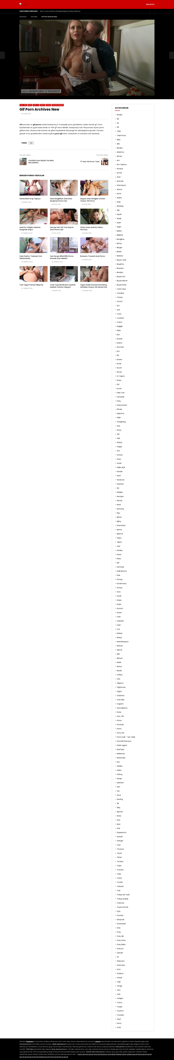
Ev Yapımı (121, 376)
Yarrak (119, 977)
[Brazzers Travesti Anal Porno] (94, 245)
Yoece (119, 1002)
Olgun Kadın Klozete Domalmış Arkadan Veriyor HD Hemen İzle (93, 286)
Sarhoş (119, 774)
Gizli (118, 438)
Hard (119, 475)
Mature (120, 646)
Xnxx (119, 969)
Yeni (118, 990)
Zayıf (119, 1019)
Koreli (119, 596)
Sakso (119, 770)
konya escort (63, 1057)
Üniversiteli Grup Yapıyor (30, 198)
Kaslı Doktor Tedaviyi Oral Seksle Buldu (31, 257)
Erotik (119, 363)
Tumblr (120, 882)
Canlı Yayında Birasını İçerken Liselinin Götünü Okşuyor (63, 286)
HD (118, 488)
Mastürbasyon (123, 641)
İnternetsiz (121, 525)
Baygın (119, 247)
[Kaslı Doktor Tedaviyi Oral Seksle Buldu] (34, 245)
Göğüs (119, 446)
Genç (119, 430)
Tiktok (119, 857)
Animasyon (121, 185)
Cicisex (120, 297)
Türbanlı (120, 886)
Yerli (118, 994)
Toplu (119, 865)
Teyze (119, 853)
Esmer (119, 372)
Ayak (119, 222)
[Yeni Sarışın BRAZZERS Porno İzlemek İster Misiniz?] (64, 245)
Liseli (118, 625)
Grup (119, 459)
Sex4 (119, 795)
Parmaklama (122, 708)
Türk (118, 890)
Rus (118, 762)
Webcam (121, 961)
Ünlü (118, 928)
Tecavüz (120, 849)
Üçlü (118, 911)
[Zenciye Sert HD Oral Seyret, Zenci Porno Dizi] (64, 216)
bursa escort (142, 1054)
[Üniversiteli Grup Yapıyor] (34, 188)
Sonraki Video (102, 155)
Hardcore (120, 480)
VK (118, 957)
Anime (119, 189)
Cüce (119, 314)
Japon (119, 542)
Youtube (120, 1015)
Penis (29, 105)
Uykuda (120, 953)
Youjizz (119, 1006)
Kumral (120, 608)
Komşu (120, 579)
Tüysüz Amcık (122, 907)
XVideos (120, 973)
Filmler (119, 409)
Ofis (118, 679)
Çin (118, 305)
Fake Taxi (120, 392)
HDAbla (120, 492)
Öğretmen (121, 687)
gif (31, 143)
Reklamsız (121, 753)
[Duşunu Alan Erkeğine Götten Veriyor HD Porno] (94, 188)
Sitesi (119, 816)
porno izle (81, 1054)
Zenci (119, 1023)
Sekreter (120, 782)
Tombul (120, 861)
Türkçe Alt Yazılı (123, 894)
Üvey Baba (121, 944)
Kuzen (119, 612)
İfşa (118, 513)
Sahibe (119, 766)
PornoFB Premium (57, 105)
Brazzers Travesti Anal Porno (92, 256)
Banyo (119, 243)
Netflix (119, 670)
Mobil (119, 662)
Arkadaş (120, 206)
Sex (118, 791)
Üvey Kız (120, 948)
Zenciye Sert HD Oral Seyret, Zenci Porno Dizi (62, 228)
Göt (118, 451)
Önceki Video (25, 155)
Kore (118, 592)
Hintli (119, 505)
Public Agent (122, 745)
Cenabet (120, 293)
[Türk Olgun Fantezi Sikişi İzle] (34, 274)
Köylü (119, 604)
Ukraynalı (120, 919)
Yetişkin (120, 998)
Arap (119, 202)
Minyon (120, 658)
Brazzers (120, 268)
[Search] (152, 11)
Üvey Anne (121, 940)
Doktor (119, 343)
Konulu (119, 587)
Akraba (120, 148)
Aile (118, 144)
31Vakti (119, 115)
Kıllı (118, 563)
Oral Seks (34, 17)
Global (119, 442)
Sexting (120, 799)
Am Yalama (122, 164)
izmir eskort (112, 1054)
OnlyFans (120, 695)
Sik (118, 803)
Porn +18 (36, 105)
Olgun (119, 691)
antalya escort (132, 1054)
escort (149, 1054)
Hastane (120, 484)
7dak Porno (121, 135)
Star (118, 828)
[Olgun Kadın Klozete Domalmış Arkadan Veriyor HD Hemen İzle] (94, 274)
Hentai (119, 500)
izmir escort (89, 1054)
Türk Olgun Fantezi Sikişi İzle (31, 285)
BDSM (119, 251)
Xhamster (121, 965)
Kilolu (119, 558)
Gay (118, 426)
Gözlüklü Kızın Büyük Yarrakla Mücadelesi (41, 161)
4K (118, 123)
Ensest (119, 359)
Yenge (119, 986)
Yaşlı (118, 982)
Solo (118, 820)
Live (118, 629)
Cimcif (119, 301)
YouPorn (120, 1011)
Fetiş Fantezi (122, 405)
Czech (119, 322)
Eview (119, 380)
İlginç (119, 521)
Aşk (118, 210)
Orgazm (120, 704)
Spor (118, 824)
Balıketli (120, 235)
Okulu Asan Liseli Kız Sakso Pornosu (91, 228)
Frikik (119, 417)
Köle (118, 575)
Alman (119, 156)
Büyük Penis (121, 285)
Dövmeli (120, 347)
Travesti (120, 870)
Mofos (119, 666)
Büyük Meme (122, 280)
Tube (119, 874)
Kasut (119, 554)
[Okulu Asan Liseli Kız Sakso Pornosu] (94, 216)
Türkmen (120, 903)
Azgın (119, 227)
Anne (119, 193)
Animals (120, 181)
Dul (118, 351)
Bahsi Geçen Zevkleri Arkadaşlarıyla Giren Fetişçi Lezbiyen (60, 11)
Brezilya (120, 272)
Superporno (121, 832)
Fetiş (119, 401)
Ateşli (119, 218)
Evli (118, 384)
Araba (119, 198)
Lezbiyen (120, 621)
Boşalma (120, 264)
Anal (118, 177)
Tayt (119, 845)
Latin (119, 617)
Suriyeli (120, 836)
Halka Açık (121, 467)
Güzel (119, 463)
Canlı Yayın (121, 289)
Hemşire (120, 496)
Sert (118, 787)
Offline (120, 675)
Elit (118, 355)
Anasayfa (150, 4)
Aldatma (120, 152)
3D (118, 119)
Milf (118, 654)
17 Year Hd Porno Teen (89, 161)
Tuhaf (119, 878)
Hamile (120, 471)
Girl (118, 434)
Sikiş (118, 807)
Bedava (120, 256)
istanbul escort (44, 1057)
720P (119, 131)
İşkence (120, 534)
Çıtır (118, 310)
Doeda (119, 339)
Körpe (119, 600)
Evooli (119, 388)
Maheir (119, 633)
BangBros (120, 239)
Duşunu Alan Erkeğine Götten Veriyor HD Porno (92, 199)
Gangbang (121, 422)
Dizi (118, 334)
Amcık (119, 173)
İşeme (119, 529)
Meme (119, 650)
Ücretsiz (120, 915)
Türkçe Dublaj (122, 899)
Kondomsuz (122, 583)
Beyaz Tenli (121, 260)
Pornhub (120, 724)
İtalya (119, 538)
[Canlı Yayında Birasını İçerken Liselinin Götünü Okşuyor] (64, 274)
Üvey (119, 932)
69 (118, 127)
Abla (118, 139)
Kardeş (119, 550)
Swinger (120, 841)
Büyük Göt (121, 276)
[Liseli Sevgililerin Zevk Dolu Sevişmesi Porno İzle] (64, 188)
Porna (42, 105)
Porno (48, 105)
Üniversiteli (121, 924)
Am (118, 160)
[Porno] (23, 4)
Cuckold (120, 318)
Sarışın (119, 778)
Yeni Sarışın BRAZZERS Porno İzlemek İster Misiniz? (62, 257)
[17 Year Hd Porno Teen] (104, 161)
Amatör (120, 168)
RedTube (120, 749)
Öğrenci (120, 683)
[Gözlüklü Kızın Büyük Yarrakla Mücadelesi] (2, 55)
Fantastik (120, 397)
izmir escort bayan (100, 1054)
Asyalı (119, 214)
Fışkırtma (120, 413)
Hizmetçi (120, 509)
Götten (120, 455)
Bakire (119, 231)
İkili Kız (119, 517)
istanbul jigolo (121, 1054)
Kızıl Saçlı (120, 567)
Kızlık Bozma (122, 571)
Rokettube (121, 758)
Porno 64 (120, 733)
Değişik (120, 326)
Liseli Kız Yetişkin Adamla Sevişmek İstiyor (30, 228)
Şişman (120, 811)
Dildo (119, 330)
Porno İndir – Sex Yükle (126, 737)
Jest (118, 546)
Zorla (119, 1027)
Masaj (119, 637)
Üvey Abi (120, 936)
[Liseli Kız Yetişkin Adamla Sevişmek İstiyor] (34, 216)
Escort (119, 368)
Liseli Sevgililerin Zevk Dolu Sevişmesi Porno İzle (61, 199)
